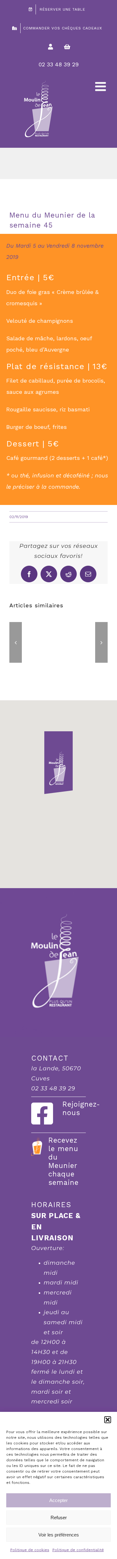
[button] (108, 1420)
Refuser (59, 1517)
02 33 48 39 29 (59, 64)
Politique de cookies (29, 1550)
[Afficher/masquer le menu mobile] (101, 86)
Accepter (58, 1500)
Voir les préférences (58, 1534)
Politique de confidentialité (78, 1550)
